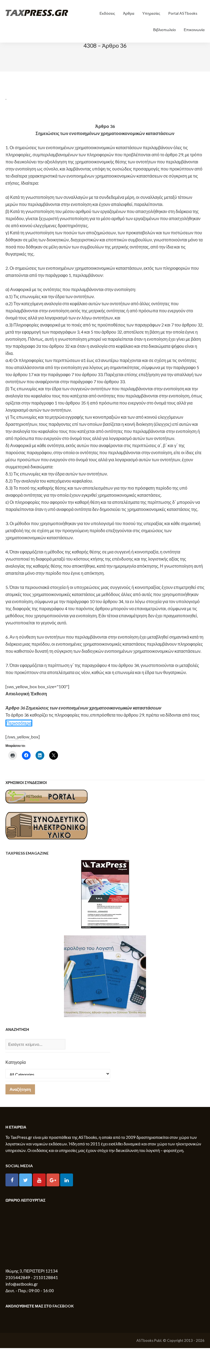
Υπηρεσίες (151, 13)
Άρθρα (128, 13)
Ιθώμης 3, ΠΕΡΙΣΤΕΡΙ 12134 (31, 1270)
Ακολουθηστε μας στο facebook (39, 1306)
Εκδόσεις (107, 13)
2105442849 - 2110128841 (31, 1277)
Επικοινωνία (194, 29)
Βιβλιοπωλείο (164, 29)
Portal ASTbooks (182, 13)
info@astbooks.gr (21, 1284)
